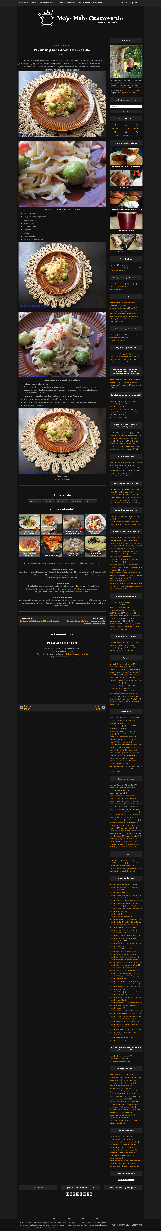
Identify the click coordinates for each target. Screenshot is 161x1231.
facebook (115, 128)
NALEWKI (129, 645)
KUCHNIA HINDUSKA (131, 938)
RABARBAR (132, 696)
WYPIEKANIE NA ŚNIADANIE (118, 1061)
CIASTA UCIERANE (115, 801)
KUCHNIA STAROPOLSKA (117, 1013)
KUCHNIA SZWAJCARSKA (131, 1016)
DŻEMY (112, 335)
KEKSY (136, 830)
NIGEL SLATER (114, 1155)
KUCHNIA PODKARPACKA (117, 997)
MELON (121, 685)
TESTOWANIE (125, 1112)
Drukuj (35, 501)
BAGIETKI (113, 602)
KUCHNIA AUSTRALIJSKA (116, 900)
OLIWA (131, 409)
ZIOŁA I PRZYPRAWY (115, 586)
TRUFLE (134, 761)
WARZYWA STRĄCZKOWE (117, 766)
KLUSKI (112, 435)
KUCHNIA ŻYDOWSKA (116, 1040)
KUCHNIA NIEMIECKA (116, 986)
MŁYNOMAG (134, 497)
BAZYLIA (112, 538)
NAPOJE (112, 648)
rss (137, 135)
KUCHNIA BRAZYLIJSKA (116, 919)
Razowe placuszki (51, 533)
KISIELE (112, 833)
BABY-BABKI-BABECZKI (117, 785)
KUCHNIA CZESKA (131, 925)
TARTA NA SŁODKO (133, 844)
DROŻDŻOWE (131, 610)
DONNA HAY (126, 1139)
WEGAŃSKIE (129, 313)
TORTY (112, 847)
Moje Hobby (97, 3)
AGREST (112, 664)
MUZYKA (122, 265)
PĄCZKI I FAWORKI (115, 841)
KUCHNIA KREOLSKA (115, 968)
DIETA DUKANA (128, 303)
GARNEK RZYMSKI (115, 382)
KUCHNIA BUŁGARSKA (132, 919)
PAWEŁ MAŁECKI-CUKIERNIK (118, 1161)
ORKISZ (132, 500)
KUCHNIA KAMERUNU (133, 959)
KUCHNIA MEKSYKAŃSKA (117, 981)
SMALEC (122, 473)
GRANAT (127, 675)
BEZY (121, 787)
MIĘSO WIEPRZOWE (116, 868)
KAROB (120, 680)
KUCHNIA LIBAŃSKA (130, 970)
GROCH (129, 731)
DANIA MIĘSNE (114, 860)
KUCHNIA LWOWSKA (131, 973)
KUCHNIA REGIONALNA (116, 1002)
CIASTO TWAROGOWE (116, 817)
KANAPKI (129, 465)
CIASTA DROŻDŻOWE (116, 796)
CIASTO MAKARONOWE (116, 812)
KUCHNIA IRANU (130, 949)
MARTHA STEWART (115, 1153)
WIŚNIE (135, 699)
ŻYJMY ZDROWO (114, 321)
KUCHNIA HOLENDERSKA (117, 943)
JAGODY (121, 677)
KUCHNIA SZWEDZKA (116, 1019)
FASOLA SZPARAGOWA (116, 731)
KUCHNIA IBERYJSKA (133, 943)
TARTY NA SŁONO (131, 446)
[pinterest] (128, 3)
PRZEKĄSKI (131, 564)
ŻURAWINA (113, 704)
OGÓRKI (112, 747)
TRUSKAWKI (113, 699)
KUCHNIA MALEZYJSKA (130, 976)
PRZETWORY (124, 338)
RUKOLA (125, 572)
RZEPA (120, 755)
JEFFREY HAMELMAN (128, 1147)
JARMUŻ (127, 543)
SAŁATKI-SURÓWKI (115, 313)
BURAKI (122, 720)
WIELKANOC (113, 1118)
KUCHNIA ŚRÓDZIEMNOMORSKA (119, 1037)
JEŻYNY (130, 677)
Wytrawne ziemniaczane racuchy (126, 209)
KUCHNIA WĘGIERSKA (116, 1029)
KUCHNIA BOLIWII (115, 914)
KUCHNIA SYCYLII (132, 1013)
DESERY (112, 825)
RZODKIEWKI (129, 755)
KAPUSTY (52, 563)
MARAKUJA (113, 685)
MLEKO (120, 359)
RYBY (125, 524)
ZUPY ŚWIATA (114, 289)
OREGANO (134, 559)
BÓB (130, 720)
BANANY (112, 669)
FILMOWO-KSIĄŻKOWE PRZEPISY (119, 1085)
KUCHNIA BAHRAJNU (132, 903)
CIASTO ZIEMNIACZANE (117, 820)
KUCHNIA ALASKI (132, 887)
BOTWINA (134, 718)
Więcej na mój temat (128, 92)
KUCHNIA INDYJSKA (115, 949)
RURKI (134, 841)
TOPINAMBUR (124, 761)
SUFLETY (122, 844)
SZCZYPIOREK (114, 581)
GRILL (111, 465)
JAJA (124, 354)
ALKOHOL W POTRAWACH (117, 642)
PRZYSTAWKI (128, 1107)
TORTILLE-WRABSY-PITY (116, 449)
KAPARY (112, 546)
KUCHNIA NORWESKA (132, 986)
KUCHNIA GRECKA (130, 521)
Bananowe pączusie (73, 554)
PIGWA (123, 693)
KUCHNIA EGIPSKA (129, 927)
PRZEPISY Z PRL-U (133, 311)
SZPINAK (112, 761)
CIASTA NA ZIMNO (115, 798)
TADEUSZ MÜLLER (131, 1163)
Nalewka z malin (126, 230)
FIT (47, 563)
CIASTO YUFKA (130, 817)
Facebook (71, 589)
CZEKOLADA (130, 822)
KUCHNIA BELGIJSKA (132, 906)
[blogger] (131, 3)
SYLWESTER (113, 1112)
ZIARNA (134, 503)
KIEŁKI (119, 546)
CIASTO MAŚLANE (132, 812)
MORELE (129, 685)
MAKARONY (66, 563)
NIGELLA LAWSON (126, 1155)
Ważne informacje (84, 3)
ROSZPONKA (113, 570)
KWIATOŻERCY (125, 551)
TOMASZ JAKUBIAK (115, 1166)
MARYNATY (113, 338)
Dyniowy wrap (51, 555)
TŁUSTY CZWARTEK (115, 1115)
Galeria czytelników (81, 591)
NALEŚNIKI (122, 441)
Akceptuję (137, 1225)
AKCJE (112, 1056)
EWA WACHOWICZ (115, 1142)
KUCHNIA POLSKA (133, 435)
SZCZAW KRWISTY (123, 578)
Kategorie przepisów (47, 3)
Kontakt (67, 606)
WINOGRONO (125, 699)
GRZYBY (112, 734)
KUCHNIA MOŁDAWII (116, 984)
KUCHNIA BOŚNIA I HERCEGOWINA (120, 916)
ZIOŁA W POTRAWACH (116, 417)
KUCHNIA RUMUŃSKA (116, 1005)
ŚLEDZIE (112, 476)
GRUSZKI (135, 675)
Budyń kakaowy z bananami (29, 554)
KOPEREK (113, 404)
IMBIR (119, 543)
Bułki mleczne (126, 188)
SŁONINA (131, 871)
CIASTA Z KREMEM (130, 801)
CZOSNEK (38, 563)
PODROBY (113, 871)
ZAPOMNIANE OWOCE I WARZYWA (120, 583)
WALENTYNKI (129, 1115)
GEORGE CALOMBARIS (130, 1142)
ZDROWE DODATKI (131, 316)
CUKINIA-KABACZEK (116, 726)
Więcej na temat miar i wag (68, 577)
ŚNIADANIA (123, 362)
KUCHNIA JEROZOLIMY (116, 959)
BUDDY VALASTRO (115, 1139)
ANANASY (121, 664)
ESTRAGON (120, 540)
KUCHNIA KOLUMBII (115, 965)
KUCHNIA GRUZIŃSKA (130, 935)
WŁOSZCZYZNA (133, 766)
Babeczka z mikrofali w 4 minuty (95, 553)
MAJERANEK (113, 554)
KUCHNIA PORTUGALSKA (117, 1000)
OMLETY (112, 362)
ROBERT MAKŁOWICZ (116, 1163)
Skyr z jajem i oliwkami (95, 532)
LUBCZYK (136, 551)
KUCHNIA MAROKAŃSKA (117, 978)
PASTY (112, 412)
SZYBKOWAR (124, 385)
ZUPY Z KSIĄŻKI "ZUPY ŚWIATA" (119, 286)
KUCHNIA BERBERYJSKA (117, 908)
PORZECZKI (113, 696)
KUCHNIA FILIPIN (130, 930)
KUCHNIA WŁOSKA (115, 438)
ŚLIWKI (136, 701)
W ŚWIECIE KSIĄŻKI (115, 270)
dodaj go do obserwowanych (76, 654)
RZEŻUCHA (134, 572)
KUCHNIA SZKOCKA (115, 1016)
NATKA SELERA (114, 559)
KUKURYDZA (113, 744)
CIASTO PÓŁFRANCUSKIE (131, 814)
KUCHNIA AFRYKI (129, 884)
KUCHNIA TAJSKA (131, 1019)
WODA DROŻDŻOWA (116, 626)
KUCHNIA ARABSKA (115, 884)
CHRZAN (122, 538)
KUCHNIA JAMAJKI (129, 954)
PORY (123, 753)
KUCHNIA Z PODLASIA (116, 1032)
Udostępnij (49, 501)
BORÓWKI (122, 669)
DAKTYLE (134, 672)
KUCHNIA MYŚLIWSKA (131, 984)
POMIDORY (113, 753)
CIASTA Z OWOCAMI (116, 804)
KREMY (122, 284)
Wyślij (92, 501)
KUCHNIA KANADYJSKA (116, 962)
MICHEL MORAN (128, 1153)
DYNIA (112, 675)
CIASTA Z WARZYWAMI (132, 804)
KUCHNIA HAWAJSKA (116, 938)
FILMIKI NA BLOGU (128, 1083)
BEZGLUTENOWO (115, 303)
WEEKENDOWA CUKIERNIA (125, 847)
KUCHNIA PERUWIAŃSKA (117, 994)
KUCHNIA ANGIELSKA (132, 895)
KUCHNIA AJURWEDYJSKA (117, 311)
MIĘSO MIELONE (125, 865)
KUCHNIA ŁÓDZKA (131, 438)
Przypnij (78, 501)
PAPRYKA (74, 563)
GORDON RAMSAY (115, 1144)
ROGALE (128, 621)
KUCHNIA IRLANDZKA (116, 951)
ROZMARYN (124, 570)
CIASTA (123, 790)
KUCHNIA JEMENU (131, 957)
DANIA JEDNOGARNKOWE (117, 380)
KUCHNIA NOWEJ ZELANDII (117, 989)
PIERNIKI (131, 839)
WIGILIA (124, 1118)
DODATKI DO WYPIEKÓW (124, 401)
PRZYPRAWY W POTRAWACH (127, 412)
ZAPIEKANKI (121, 414)
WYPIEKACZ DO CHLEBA (132, 626)
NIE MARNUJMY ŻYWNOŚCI (118, 409)
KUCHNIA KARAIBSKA (132, 962)
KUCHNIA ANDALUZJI (116, 895)
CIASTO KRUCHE (130, 809)
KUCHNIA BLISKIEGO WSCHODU (119, 911)
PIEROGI (112, 443)
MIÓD (111, 359)
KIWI (136, 680)
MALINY (119, 683)
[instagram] (125, 3)
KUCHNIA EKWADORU (116, 930)
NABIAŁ (130, 359)
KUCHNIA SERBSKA (131, 1005)
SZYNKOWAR (135, 385)
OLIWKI (127, 747)
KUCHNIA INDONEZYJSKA (117, 946)
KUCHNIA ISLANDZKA (131, 951)
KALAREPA (122, 736)
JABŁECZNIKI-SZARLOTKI (127, 828)
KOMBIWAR (113, 385)
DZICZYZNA (121, 863)
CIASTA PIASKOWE (130, 798)
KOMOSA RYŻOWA (126, 548)
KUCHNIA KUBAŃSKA (116, 970)
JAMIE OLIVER (114, 1147)
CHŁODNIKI (113, 284)
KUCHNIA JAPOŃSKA (116, 957)
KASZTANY (129, 680)
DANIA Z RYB (132, 516)
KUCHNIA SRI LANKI (134, 1011)
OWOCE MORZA (114, 524)
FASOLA (121, 728)
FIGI (120, 675)
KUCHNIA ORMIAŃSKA (133, 992)
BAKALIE (112, 433)
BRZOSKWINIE (133, 669)
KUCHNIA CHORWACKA (131, 922)
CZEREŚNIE (124, 672)
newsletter (126, 135)
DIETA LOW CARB (115, 308)
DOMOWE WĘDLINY (134, 380)
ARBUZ (130, 664)
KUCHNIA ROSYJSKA (133, 1002)
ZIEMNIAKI (113, 771)
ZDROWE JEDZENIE (95, 563)
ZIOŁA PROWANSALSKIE (132, 586)
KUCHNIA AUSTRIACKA (133, 900)
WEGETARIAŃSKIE (115, 316)
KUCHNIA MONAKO (134, 981)
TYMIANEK (126, 581)
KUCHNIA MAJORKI (115, 976)
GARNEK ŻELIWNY (129, 382)
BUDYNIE (113, 790)
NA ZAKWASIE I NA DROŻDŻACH (119, 615)
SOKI (120, 650)
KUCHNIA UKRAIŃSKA (131, 1024)
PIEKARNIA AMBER (124, 1056)
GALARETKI (113, 828)
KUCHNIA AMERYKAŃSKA (117, 892)
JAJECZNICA (134, 354)
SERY (133, 1110)
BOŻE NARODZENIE (115, 1075)
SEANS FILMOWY (133, 268)
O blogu (34, 3)
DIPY (111, 401)
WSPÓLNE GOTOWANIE (117, 1058)
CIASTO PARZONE (115, 814)
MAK (111, 836)
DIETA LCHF (124, 305)
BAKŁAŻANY (123, 718)
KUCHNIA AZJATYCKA (125, 492)
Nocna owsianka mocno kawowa (73, 532)
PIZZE (121, 443)
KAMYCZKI (113, 265)
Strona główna (24, 3)
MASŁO (134, 356)
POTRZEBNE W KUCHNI (117, 1104)
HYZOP (112, 543)
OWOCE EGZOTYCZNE (116, 691)
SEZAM (137, 575)
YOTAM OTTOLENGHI (130, 1166)
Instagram (80, 589)
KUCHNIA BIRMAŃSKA (133, 908)
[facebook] (122, 3)
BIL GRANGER (126, 1136)
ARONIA (112, 667)
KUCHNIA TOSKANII (115, 1021)
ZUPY (131, 284)
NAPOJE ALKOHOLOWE (126, 648)
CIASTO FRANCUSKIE (116, 809)
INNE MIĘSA (132, 863)
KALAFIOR (112, 736)
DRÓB (111, 863)
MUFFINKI (113, 839)
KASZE (112, 492)
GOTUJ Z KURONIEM (129, 1144)
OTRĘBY (120, 562)
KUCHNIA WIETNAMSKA (117, 1027)
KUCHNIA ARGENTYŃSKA (117, 898)
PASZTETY (113, 473)
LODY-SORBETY (123, 356)
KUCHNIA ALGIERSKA (116, 890)
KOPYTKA (121, 435)
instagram (126, 128)
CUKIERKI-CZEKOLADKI (116, 822)
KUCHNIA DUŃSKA (115, 927)
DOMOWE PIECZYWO (123, 462)
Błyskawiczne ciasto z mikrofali (126, 166)
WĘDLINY (112, 388)
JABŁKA (112, 677)
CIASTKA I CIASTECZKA (116, 806)
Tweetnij (64, 501)
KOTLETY (112, 470)
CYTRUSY (112, 672)
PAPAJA (130, 691)
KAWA (121, 645)
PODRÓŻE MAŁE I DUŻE (117, 268)
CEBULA (62, 54)
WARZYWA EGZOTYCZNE (117, 763)
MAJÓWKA (134, 1096)
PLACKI (129, 443)
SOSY (111, 414)
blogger (137, 128)
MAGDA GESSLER (115, 1150)
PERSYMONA (114, 693)
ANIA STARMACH (115, 1136)
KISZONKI (121, 335)
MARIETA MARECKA (128, 1150)
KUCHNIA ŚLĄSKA (115, 1035)
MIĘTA (112, 556)
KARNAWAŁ (120, 1093)
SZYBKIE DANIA (83, 563)
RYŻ (111, 503)
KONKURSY (130, 1093)
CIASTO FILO (131, 806)
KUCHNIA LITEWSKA (115, 973)
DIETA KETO (113, 305)
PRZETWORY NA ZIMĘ (116, 340)
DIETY (44, 563)
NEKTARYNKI (113, 688)
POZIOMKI (123, 696)
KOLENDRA (113, 548)
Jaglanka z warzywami (29, 532)
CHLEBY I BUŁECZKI (115, 605)
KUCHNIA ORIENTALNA (116, 992)
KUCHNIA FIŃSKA (115, 933)
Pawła (67, 479)
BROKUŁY (112, 720)
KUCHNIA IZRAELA (115, 954)
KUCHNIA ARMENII (132, 898)
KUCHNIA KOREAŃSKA (131, 965)
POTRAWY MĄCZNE (115, 446)
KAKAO (112, 645)
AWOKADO (121, 667)
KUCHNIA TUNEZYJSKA (130, 1021)
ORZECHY (123, 688)
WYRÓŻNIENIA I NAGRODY (117, 1120)
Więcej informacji (120, 1225)
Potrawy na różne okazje (66, 3)
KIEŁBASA (59, 563)
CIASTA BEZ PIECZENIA (117, 793)
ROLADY (126, 841)
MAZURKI (127, 836)
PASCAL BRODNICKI (115, 1158)
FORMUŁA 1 (113, 1088)
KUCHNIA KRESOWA (130, 968)
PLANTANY (132, 693)
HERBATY (135, 540)
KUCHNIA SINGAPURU (116, 1008)
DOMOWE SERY (114, 354)
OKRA (120, 747)
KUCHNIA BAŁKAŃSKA (116, 906)
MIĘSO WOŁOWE (132, 868)
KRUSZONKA (122, 833)
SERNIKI (112, 844)
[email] (135, 3)
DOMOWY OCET (114, 1083)
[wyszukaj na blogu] (141, 2)
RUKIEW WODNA (115, 572)
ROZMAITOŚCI (123, 1110)
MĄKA (112, 441)
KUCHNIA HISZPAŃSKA (116, 941)
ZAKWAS (112, 629)
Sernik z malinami (126, 252)
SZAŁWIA (112, 578)
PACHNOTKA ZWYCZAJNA (117, 564)
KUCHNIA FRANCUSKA (129, 933)
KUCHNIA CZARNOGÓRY (116, 925)
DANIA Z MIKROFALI (115, 1077)
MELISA (123, 554)
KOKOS (138, 546)
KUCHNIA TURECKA (115, 1024)
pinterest (115, 135)
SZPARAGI (130, 758)
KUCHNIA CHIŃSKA (115, 495)
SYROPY (127, 650)
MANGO (129, 683)
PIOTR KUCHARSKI (135, 1161)
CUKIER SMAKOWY (132, 820)
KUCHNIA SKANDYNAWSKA (118, 1011)
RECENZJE (113, 1110)
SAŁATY (128, 575)
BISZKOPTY (130, 787)
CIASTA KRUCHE (130, 796)
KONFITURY (131, 335)
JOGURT (112, 356)
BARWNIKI (113, 787)
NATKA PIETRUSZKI (115, 406)
